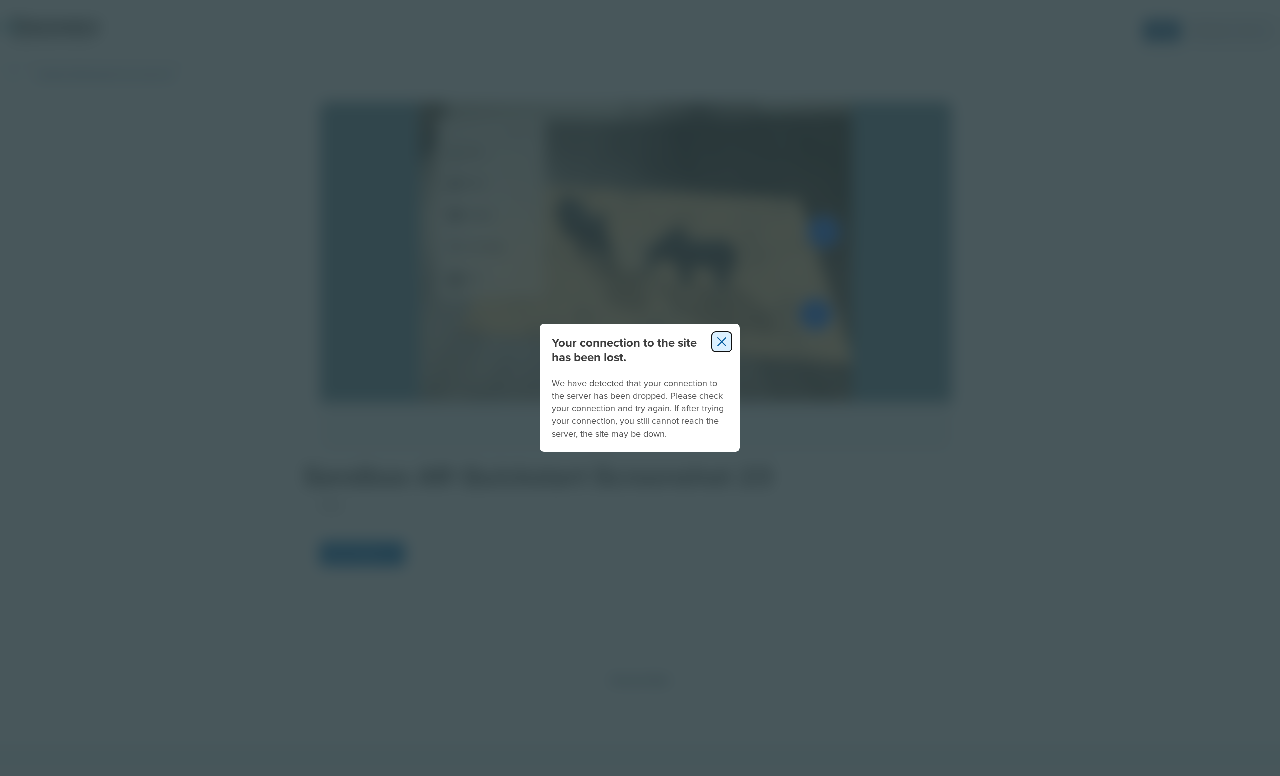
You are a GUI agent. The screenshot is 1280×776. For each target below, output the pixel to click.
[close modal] (722, 342)
